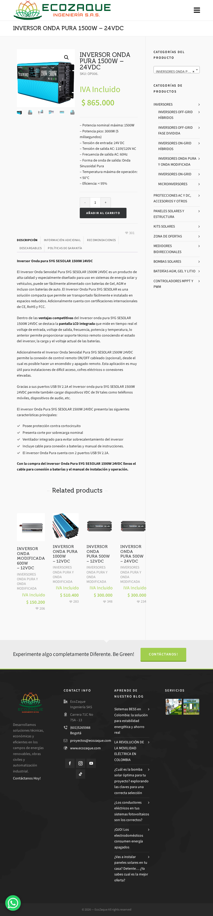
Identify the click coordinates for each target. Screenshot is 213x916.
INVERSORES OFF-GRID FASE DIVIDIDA (175, 130)
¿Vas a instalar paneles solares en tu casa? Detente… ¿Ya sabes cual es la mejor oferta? (131, 868)
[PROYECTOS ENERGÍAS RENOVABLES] (174, 707)
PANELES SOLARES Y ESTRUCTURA (169, 214)
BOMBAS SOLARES (167, 261)
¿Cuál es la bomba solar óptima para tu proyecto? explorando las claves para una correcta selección (131, 781)
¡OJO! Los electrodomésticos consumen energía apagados (128, 838)
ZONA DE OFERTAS (168, 236)
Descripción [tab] (27, 240)
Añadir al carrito (103, 213)
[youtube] (91, 763)
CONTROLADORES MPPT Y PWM (173, 284)
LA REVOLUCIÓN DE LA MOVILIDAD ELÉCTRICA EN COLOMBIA (129, 751)
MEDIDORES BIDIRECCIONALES (167, 248)
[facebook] (70, 763)
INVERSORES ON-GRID (174, 174)
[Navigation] (197, 10)
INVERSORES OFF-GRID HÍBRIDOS (175, 114)
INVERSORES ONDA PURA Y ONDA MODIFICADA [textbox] (177, 71)
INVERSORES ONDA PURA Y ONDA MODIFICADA (27, 581)
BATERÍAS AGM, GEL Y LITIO (174, 271)
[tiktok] (80, 774)
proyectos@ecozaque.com (90, 740)
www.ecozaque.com (85, 748)
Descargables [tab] (30, 248)
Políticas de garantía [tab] (65, 248)
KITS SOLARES (164, 226)
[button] (66, 57)
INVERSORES (163, 104)
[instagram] (80, 763)
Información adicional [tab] (62, 240)
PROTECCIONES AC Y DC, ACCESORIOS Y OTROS (172, 198)
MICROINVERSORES (172, 184)
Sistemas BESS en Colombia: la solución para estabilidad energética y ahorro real (131, 721)
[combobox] (177, 69)
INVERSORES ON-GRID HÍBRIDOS (174, 146)
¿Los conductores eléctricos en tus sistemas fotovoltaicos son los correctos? (131, 811)
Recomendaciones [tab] (101, 240)
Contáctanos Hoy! (27, 778)
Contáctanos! (163, 654)
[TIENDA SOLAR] (191, 707)
